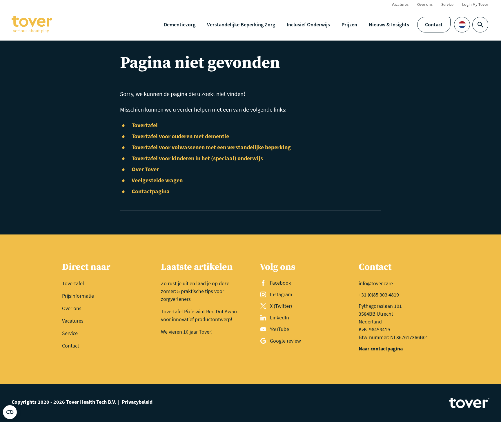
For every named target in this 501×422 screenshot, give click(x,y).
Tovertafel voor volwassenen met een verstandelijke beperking (211, 147)
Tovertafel (145, 125)
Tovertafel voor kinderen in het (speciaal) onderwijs (197, 158)
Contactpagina (151, 191)
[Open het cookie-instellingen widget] (10, 412)
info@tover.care (376, 283)
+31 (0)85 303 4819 (379, 294)
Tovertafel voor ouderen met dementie (180, 136)
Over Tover (145, 169)
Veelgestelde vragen (157, 180)
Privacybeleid (137, 402)
